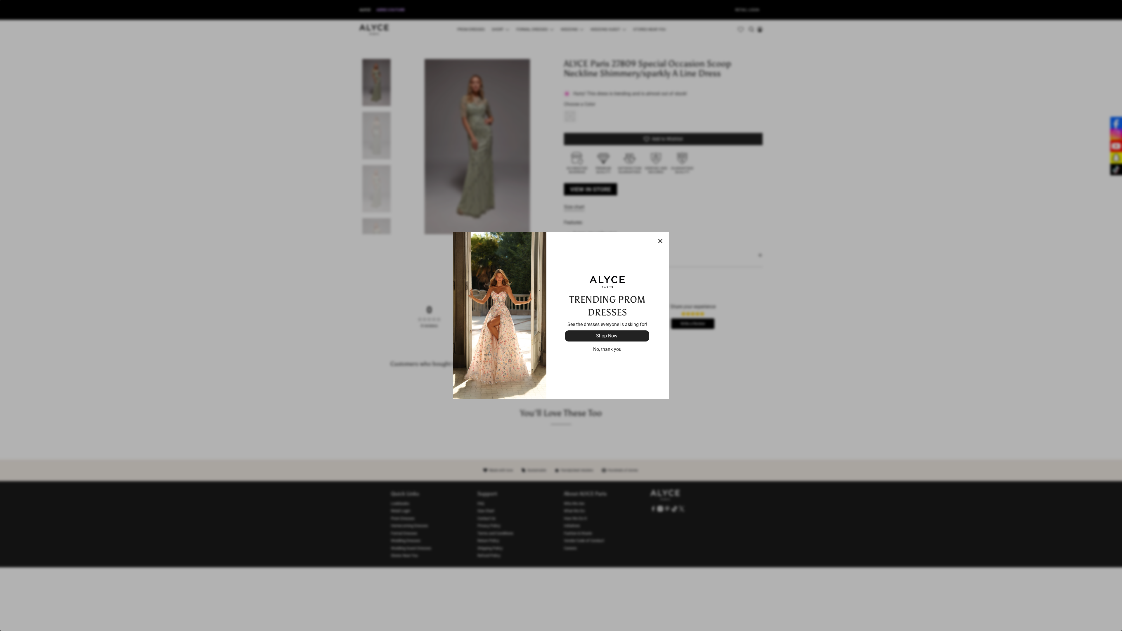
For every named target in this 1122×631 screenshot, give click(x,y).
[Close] (660, 241)
